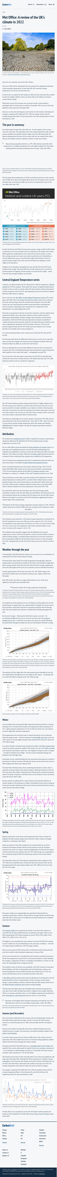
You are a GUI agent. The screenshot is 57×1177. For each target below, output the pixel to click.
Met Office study (9, 978)
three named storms (48, 746)
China (22, 1130)
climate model (36, 454)
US (21, 1138)
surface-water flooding (9, 1033)
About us (5, 1150)
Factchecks (42, 1133)
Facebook (23, 1164)
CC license (13, 1169)
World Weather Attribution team (15, 985)
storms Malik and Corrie (39, 737)
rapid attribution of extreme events (40, 447)
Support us (5, 1155)
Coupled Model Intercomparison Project (35, 463)
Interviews (42, 1138)
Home (3, 12)
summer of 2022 (10, 930)
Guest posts (42, 1136)
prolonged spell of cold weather (40, 1046)
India (22, 1133)
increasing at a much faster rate (15, 995)
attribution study (19, 439)
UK (22, 1136)
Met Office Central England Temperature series (30, 298)
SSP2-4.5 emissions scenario (36, 471)
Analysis (41, 1130)
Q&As (41, 1141)
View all (4, 1142)
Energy (4, 1130)
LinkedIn (23, 1155)
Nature (4, 1133)
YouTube (23, 1161)
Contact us (5, 1153)
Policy (4, 1136)
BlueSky (23, 1150)
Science (4, 1138)
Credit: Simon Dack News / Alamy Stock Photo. (19, 74)
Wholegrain (42, 1174)
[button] (31, 4)
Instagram (24, 1158)
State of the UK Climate (42, 1114)
